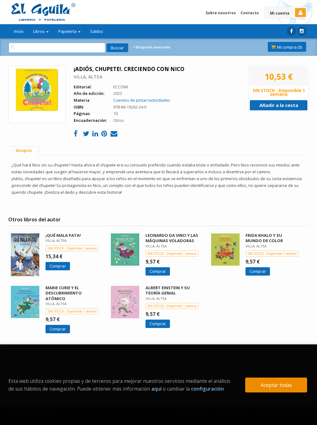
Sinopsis (23, 150)
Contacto (250, 12)
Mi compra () (289, 47)
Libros (39, 31)
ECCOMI (120, 87)
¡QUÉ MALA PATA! (63, 235)
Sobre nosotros (221, 12)
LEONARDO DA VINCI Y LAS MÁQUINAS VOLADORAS (171, 237)
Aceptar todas (276, 385)
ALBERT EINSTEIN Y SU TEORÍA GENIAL (167, 290)
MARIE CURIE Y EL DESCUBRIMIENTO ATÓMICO (64, 293)
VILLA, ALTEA (88, 76)
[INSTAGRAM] (301, 31)
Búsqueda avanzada (152, 47)
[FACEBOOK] (291, 31)
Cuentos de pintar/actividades (141, 100)
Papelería (67, 31)
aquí (156, 388)
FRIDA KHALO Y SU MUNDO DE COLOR (264, 237)
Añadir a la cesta (278, 105)
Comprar (58, 266)
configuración (207, 388)
